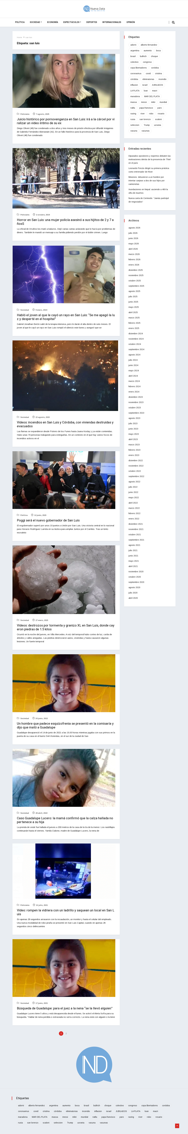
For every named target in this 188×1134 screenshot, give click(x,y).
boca (158, 50)
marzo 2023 (134, 444)
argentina (134, 50)
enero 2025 (134, 328)
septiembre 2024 (136, 349)
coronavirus (135, 73)
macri (154, 90)
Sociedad (35, 22)
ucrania (157, 125)
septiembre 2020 (136, 582)
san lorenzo (145, 119)
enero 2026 (134, 265)
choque (154, 56)
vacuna (133, 131)
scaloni (158, 119)
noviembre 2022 (136, 466)
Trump (147, 125)
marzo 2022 (134, 508)
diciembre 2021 (136, 524)
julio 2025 (133, 296)
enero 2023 (134, 455)
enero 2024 (134, 392)
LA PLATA (134, 90)
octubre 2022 (135, 471)
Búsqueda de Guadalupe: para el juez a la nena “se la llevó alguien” (65, 1008)
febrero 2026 (134, 259)
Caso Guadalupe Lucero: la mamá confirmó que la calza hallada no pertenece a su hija (65, 820)
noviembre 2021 (136, 529)
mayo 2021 (134, 561)
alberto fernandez (149, 45)
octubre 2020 (135, 577)
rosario (161, 113)
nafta (132, 108)
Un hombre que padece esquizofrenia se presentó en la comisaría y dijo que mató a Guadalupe (65, 725)
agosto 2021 (134, 545)
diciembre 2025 (136, 270)
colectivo (134, 62)
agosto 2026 (134, 228)
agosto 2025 (134, 291)
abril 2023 (133, 439)
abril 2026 (133, 249)
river (143, 113)
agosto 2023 (134, 418)
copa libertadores (138, 68)
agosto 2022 (134, 481)
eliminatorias (148, 79)
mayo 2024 (134, 370)
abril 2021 (133, 566)
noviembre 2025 (136, 275)
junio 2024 (133, 365)
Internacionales (111, 22)
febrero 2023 (134, 450)
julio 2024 (133, 360)
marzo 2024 (134, 381)
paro (159, 108)
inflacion (134, 85)
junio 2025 (133, 302)
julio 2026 (133, 233)
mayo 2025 (134, 307)
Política (20, 22)
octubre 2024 (135, 344)
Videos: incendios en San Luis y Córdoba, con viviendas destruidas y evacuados (65, 424)
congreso (147, 62)
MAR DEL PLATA (152, 96)
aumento (148, 50)
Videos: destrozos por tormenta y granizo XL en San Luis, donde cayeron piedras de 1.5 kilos (65, 627)
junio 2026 (133, 238)
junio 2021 (133, 556)
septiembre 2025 (136, 286)
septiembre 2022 (136, 476)
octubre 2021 (135, 534)
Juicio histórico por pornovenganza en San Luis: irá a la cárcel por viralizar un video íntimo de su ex (66, 121)
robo (151, 113)
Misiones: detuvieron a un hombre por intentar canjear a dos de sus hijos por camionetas (147, 180)
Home (19, 37)
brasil (133, 56)
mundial (163, 102)
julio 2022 (133, 487)
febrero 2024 (134, 386)
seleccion (134, 125)
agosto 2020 (134, 587)
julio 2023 (133, 423)
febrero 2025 (134, 323)
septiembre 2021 (136, 540)
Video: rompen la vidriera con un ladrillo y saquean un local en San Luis (65, 912)
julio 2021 (133, 550)
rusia (132, 119)
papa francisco (146, 108)
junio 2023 (133, 429)
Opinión (130, 22)
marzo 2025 (134, 317)
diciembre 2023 (136, 397)
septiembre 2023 (136, 413)
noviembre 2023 (136, 402)
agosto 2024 (134, 355)
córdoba (134, 79)
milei (153, 102)
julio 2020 (133, 593)
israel (144, 85)
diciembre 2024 (136, 333)
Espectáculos (71, 22)
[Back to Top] (177, 1126)
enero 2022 (134, 518)
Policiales (24, 114)
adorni (133, 45)
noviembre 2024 (136, 339)
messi (144, 102)
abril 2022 (133, 503)
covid (148, 73)
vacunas (146, 131)
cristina (158, 73)
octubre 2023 (135, 407)
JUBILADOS (157, 85)
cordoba (155, 68)
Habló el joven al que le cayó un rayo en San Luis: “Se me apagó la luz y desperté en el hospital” (66, 317)
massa (133, 102)
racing (133, 113)
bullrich (143, 56)
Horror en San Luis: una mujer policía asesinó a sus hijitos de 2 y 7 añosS (65, 222)
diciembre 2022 (136, 460)
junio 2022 (133, 492)
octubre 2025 (135, 280)
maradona (135, 96)
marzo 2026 (134, 254)
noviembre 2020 (136, 571)
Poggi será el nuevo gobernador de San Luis (48, 520)
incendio (162, 79)
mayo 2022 (134, 497)
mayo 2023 (134, 434)
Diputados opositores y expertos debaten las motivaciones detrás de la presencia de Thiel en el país (150, 159)
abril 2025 (133, 312)
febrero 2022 (134, 513)
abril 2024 (133, 376)
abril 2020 (133, 598)
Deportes (91, 22)
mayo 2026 (134, 243)
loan (146, 90)
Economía (52, 22)
